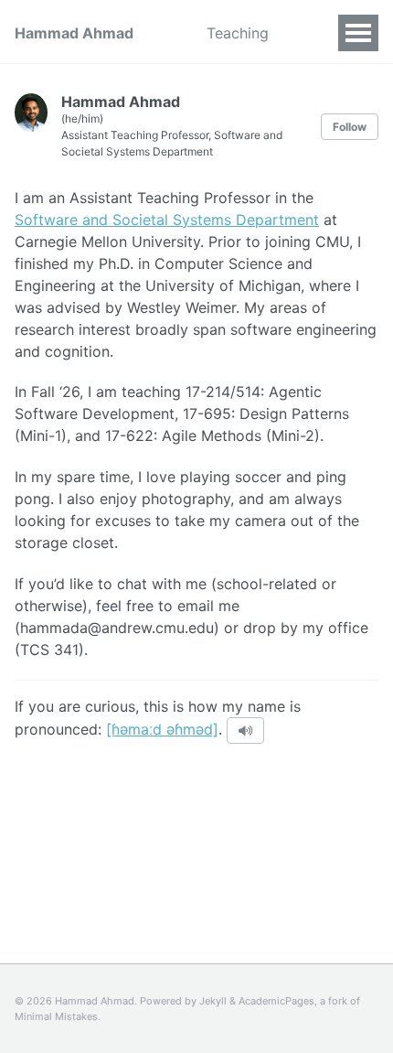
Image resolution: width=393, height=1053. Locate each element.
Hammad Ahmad (74, 33)
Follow (349, 127)
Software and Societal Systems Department (167, 219)
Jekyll (213, 1000)
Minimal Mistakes (56, 1016)
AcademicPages (276, 1000)
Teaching (238, 33)
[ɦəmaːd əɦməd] (162, 729)
